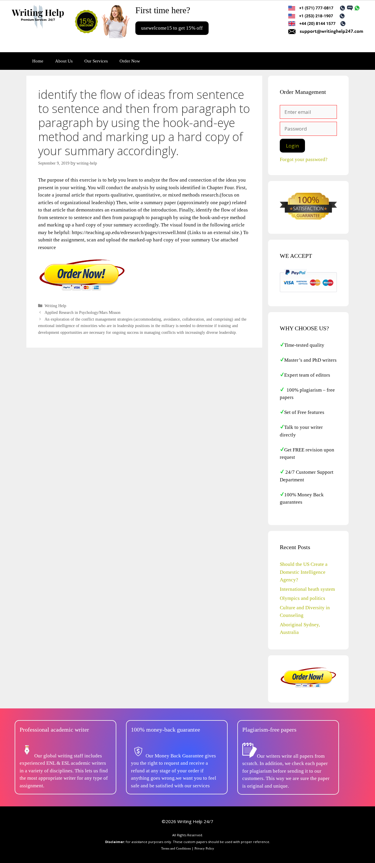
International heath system (307, 589)
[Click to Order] (82, 290)
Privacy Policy (204, 848)
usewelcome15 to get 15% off (172, 28)
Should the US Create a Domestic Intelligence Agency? (304, 572)
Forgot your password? (304, 159)
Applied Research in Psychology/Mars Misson (82, 312)
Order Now (130, 61)
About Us (64, 61)
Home (37, 61)
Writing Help (55, 305)
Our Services (96, 61)
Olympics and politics (302, 598)
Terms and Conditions (176, 848)
